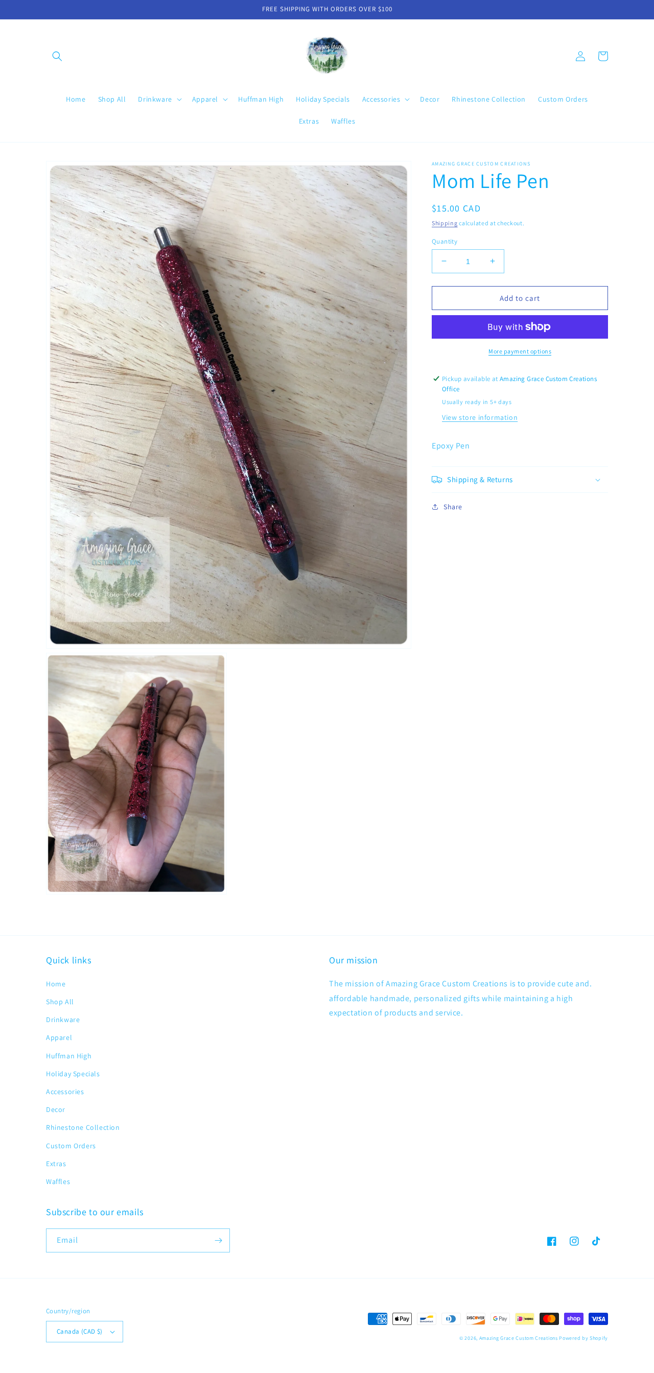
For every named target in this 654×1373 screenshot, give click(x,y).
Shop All (60, 1001)
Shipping (445, 223)
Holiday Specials (73, 1073)
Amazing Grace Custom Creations (518, 1338)
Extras (56, 1163)
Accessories (65, 1091)
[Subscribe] (218, 1240)
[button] (57, 56)
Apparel (59, 1037)
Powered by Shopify (583, 1338)
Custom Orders (71, 1145)
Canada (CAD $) (80, 1331)
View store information (480, 417)
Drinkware (63, 1019)
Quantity (444, 240)
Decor (55, 1109)
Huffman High (68, 1055)
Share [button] (452, 506)
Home (55, 983)
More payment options (519, 351)
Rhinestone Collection (83, 1127)
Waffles (58, 1181)
